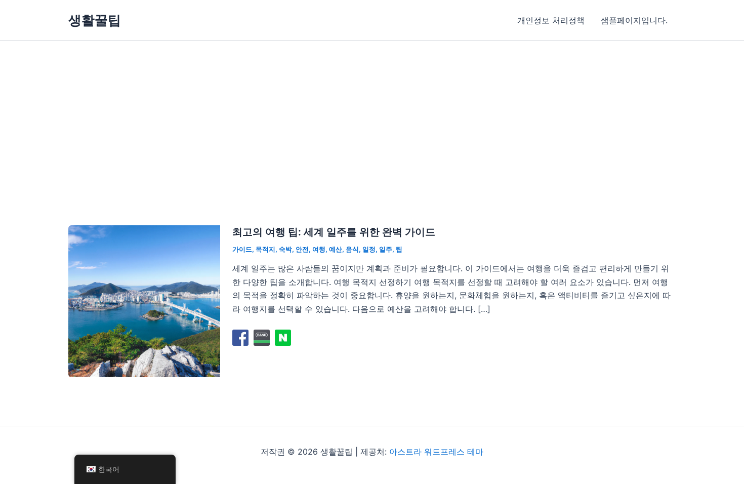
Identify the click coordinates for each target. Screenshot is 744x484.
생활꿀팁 (94, 20)
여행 (318, 249)
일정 (369, 249)
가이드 (242, 249)
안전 (302, 249)
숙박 (285, 249)
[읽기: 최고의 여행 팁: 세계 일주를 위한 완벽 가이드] (144, 300)
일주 (385, 249)
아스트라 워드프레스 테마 (436, 452)
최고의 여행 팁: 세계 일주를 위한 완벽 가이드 (333, 232)
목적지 (265, 249)
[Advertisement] (372, 117)
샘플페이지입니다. (634, 20)
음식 (352, 249)
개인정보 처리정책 (551, 20)
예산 (335, 249)
